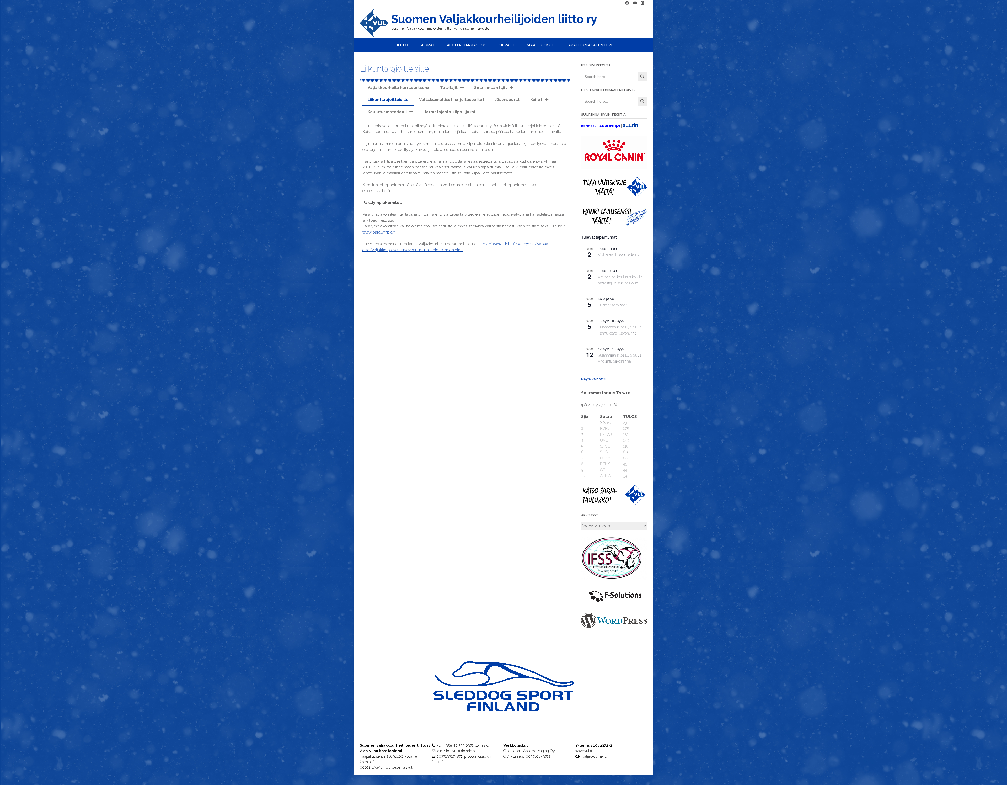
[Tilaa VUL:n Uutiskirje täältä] (614, 196)
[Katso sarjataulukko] (614, 503)
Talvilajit (449, 87)
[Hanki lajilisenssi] (614, 224)
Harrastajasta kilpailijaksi (449, 111)
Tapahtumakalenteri (589, 45)
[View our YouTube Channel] (635, 3)
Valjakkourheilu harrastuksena (399, 87)
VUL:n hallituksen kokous (618, 255)
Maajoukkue (540, 45)
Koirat (536, 99)
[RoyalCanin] (614, 167)
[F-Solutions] (614, 603)
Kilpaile (507, 45)
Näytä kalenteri (593, 378)
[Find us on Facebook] (627, 3)
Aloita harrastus (467, 45)
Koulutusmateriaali (387, 111)
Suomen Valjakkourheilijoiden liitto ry (494, 19)
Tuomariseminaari (613, 305)
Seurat (427, 45)
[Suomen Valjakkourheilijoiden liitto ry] (375, 23)
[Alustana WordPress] (614, 626)
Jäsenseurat (507, 99)
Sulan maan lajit (490, 87)
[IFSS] (614, 578)
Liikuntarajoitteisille (388, 99)
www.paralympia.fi (378, 232)
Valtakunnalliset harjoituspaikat (451, 99)
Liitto (401, 45)
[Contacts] (642, 3)
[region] (503, 697)
